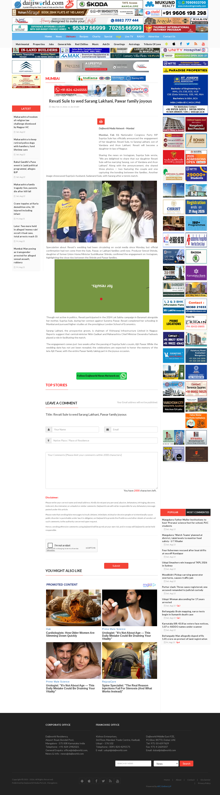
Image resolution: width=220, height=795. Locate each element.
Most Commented (198, 512)
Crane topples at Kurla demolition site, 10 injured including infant (26, 208)
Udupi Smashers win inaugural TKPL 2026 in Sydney (184, 564)
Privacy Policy (204, 783)
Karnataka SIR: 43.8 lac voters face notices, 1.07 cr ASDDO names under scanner (185, 625)
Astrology (134, 44)
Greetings (119, 44)
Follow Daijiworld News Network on (98, 375)
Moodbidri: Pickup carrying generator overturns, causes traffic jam (182, 576)
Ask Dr (106, 44)
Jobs (51, 44)
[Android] (166, 44)
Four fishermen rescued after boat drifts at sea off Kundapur (184, 552)
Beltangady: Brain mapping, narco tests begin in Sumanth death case (183, 613)
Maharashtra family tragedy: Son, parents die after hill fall (25, 188)
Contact (191, 779)
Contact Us (169, 36)
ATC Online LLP (164, 786)
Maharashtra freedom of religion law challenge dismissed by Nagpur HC (25, 122)
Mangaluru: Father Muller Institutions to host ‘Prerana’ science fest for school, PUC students (185, 522)
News (59, 36)
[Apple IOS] (173, 44)
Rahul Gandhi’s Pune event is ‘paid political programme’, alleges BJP (26, 167)
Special (108, 36)
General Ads (64, 44)
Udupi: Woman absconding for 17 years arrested (183, 601)
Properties (39, 44)
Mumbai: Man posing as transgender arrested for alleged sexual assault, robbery (25, 255)
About (178, 779)
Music (95, 44)
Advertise (153, 36)
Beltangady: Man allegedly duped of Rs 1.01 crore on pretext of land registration (184, 637)
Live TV (129, 36)
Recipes (84, 36)
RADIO (140, 36)
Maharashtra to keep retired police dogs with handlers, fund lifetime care (25, 144)
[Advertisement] (72, 149)
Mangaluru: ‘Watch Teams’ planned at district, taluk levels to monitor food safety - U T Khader (182, 538)
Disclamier (206, 779)
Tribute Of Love (152, 44)
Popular (173, 512)
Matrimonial (22, 44)
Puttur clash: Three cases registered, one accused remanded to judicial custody (184, 588)
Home (167, 779)
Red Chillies (81, 44)
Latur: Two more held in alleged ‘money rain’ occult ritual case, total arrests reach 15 (26, 231)
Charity (96, 36)
